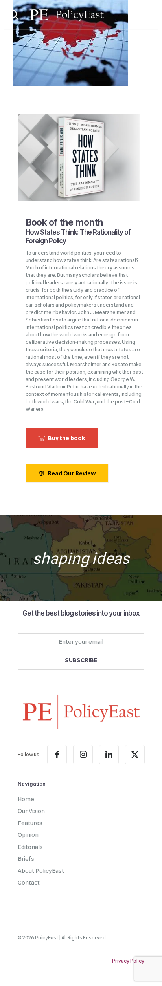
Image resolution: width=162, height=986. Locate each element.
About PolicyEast (41, 870)
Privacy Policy (128, 960)
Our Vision (31, 810)
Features (30, 823)
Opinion (28, 834)
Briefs (26, 858)
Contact (29, 882)
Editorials (30, 847)
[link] (81, 711)
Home (26, 799)
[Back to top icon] (146, 970)
